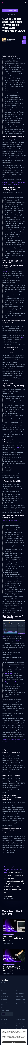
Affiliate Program (20, 1003)
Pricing (3, 1007)
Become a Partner (6, 1028)
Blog (17, 990)
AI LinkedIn (4, 999)
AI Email (3, 993)
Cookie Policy (19, 1023)
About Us (3, 1023)
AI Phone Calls (5, 996)
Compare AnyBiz (20, 999)
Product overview (6, 990)
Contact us (4, 1026)
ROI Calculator (20, 993)
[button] (10, 10)
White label (4, 1005)
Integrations (4, 1002)
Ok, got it (14, 1042)
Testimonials (19, 996)
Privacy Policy (20, 1026)
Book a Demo (5, 1010)
